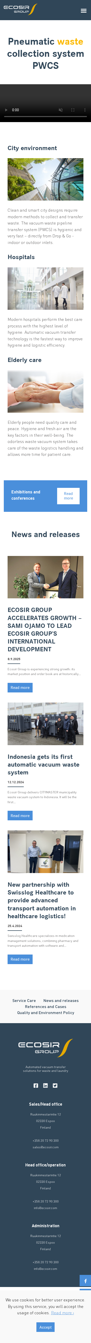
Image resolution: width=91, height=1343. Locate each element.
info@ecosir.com (45, 1208)
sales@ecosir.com (46, 1147)
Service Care (24, 1000)
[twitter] (55, 1085)
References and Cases (45, 1006)
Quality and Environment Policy (45, 1012)
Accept (45, 1327)
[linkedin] (45, 1085)
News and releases (61, 1000)
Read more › (62, 1312)
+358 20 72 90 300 (46, 1140)
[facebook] (36, 1085)
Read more (68, 496)
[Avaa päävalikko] (84, 10)
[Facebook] (85, 1280)
